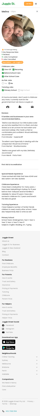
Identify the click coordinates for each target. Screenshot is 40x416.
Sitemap (13, 404)
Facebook (10, 325)
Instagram (10, 329)
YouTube (9, 332)
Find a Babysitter (9, 386)
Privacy (30, 401)
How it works (7, 278)
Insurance (6, 285)
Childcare (6, 295)
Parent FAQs (7, 299)
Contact (5, 255)
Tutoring (5, 292)
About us (5, 241)
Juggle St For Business (11, 244)
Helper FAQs (7, 318)
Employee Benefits (9, 267)
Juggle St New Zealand (11, 248)
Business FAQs (7, 270)
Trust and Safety (8, 281)
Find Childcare (8, 263)
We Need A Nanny (9, 383)
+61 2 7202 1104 (11, 411)
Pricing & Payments (10, 288)
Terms (4, 404)
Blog (4, 251)
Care (4, 389)
